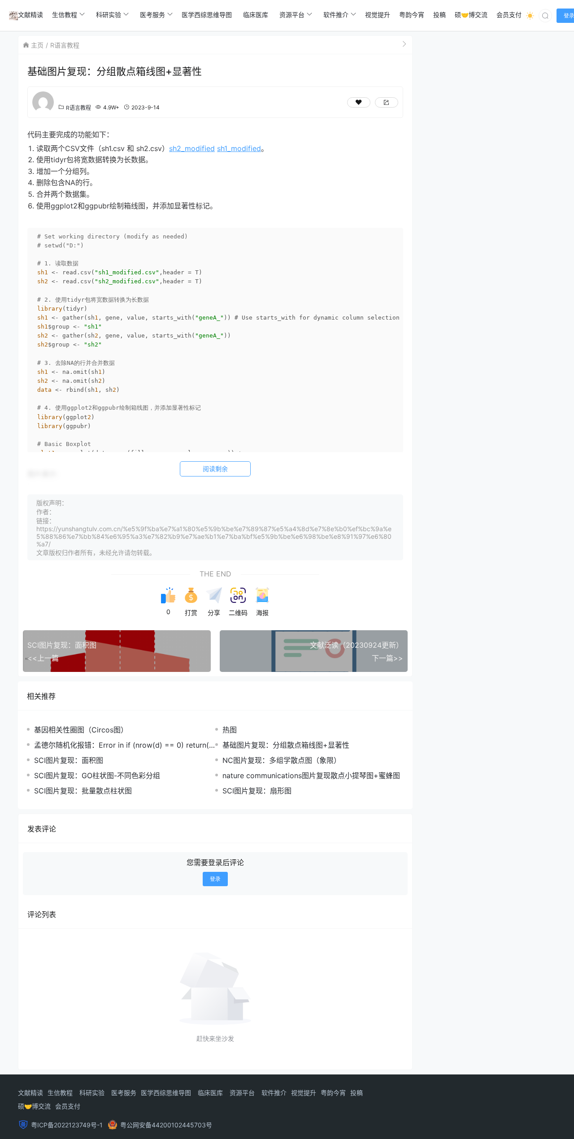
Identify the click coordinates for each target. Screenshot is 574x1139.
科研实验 (91, 1092)
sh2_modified (192, 148)
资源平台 (242, 1092)
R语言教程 (64, 45)
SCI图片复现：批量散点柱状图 (83, 790)
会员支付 (67, 1106)
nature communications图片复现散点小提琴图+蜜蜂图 (311, 775)
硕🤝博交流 (34, 1106)
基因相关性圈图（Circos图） (81, 729)
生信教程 (60, 1092)
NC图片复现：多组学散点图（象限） (281, 760)
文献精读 (30, 1092)
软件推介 (274, 1092)
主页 (37, 45)
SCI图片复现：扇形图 (256, 790)
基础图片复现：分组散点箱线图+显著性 (285, 745)
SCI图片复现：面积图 (68, 760)
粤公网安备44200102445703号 (166, 1125)
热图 (229, 729)
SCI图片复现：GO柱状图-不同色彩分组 (97, 775)
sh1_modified (239, 148)
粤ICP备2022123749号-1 (67, 1125)
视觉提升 (303, 1092)
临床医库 (210, 1092)
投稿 (356, 1092)
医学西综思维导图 (166, 1092)
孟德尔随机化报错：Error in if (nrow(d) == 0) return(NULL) (124, 745)
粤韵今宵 (333, 1092)
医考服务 (123, 1092)
